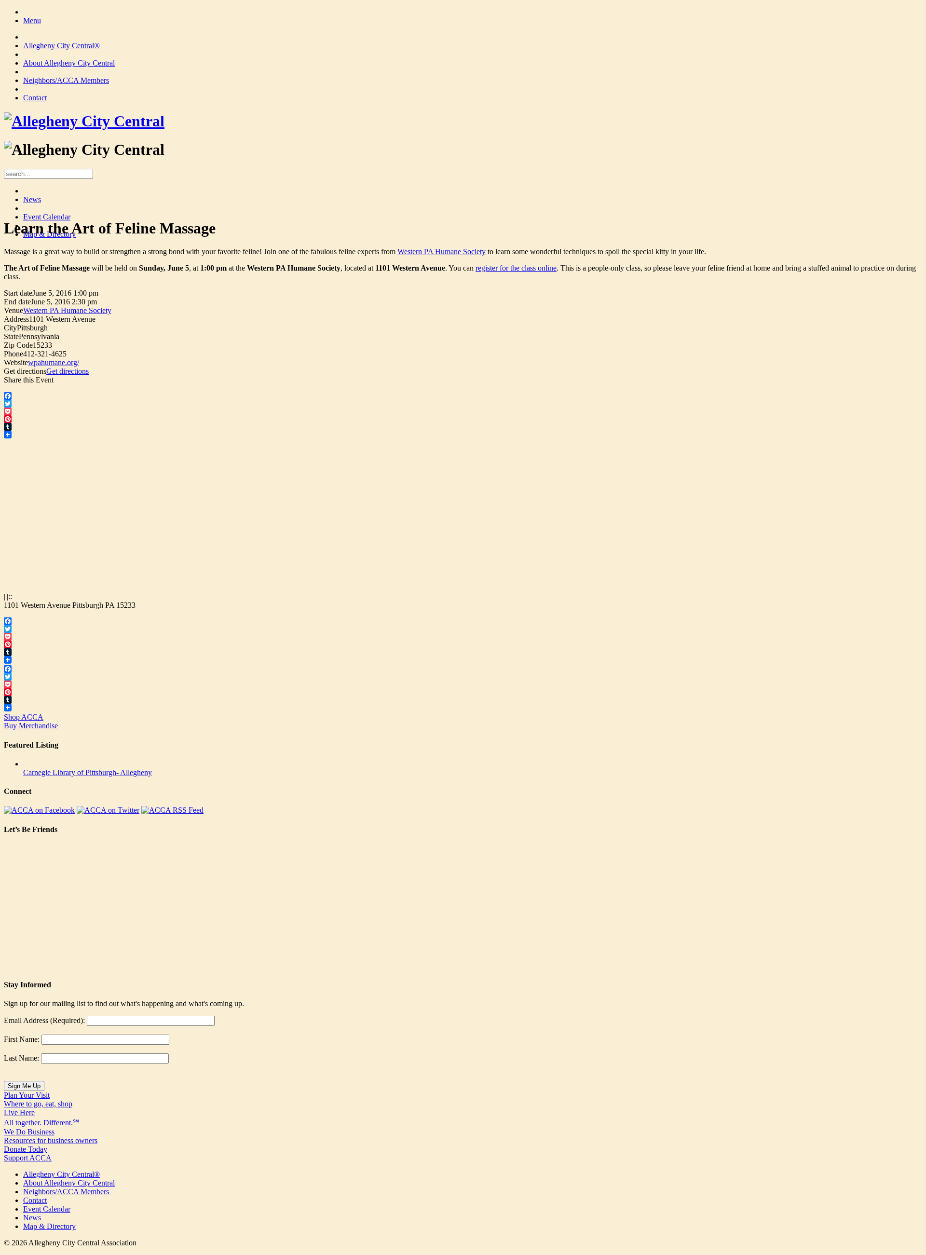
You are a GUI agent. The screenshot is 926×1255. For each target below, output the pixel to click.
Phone (13, 354)
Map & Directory (49, 1226)
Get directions (25, 371)
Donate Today (28, 1153)
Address (16, 319)
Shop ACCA (31, 721)
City (10, 328)
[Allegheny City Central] (84, 121)
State (11, 336)
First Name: (22, 1039)
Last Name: (21, 1058)
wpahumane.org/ (53, 362)
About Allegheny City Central (69, 63)
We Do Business (50, 1136)
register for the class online (516, 268)
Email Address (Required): (44, 1020)
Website (16, 362)
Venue (13, 310)
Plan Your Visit (38, 1099)
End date (17, 302)
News (32, 199)
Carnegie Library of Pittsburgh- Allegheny (87, 772)
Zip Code (18, 345)
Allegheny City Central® (61, 45)
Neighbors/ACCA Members (66, 80)
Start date (18, 293)
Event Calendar (46, 217)
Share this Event (29, 380)
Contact (35, 98)
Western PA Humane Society (441, 251)
